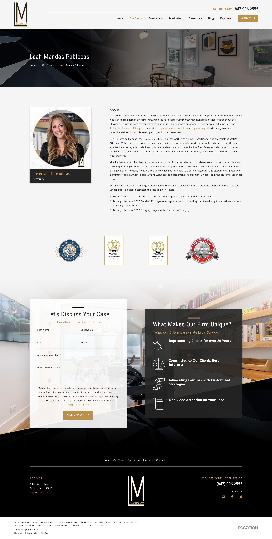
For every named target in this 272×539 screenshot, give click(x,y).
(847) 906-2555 (229, 483)
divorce (125, 128)
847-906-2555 (246, 9)
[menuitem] (18, 533)
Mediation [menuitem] (175, 18)
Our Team (118, 460)
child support (138, 128)
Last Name (87, 330)
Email (84, 342)
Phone (40, 342)
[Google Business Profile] (223, 497)
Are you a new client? (49, 355)
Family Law (134, 460)
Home (107, 460)
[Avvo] (240, 497)
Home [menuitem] (119, 18)
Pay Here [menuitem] (226, 18)
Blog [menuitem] (211, 18)
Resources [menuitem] (195, 18)
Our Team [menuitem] (135, 18)
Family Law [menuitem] (155, 18)
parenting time (202, 128)
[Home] (20, 14)
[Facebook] (232, 497)
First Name (43, 330)
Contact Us (162, 460)
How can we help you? (49, 367)
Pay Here (148, 460)
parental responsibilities (174, 128)
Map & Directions (39, 492)
